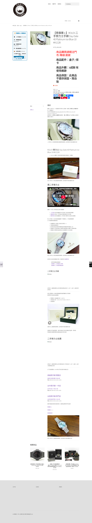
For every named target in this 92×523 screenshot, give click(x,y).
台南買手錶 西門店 (54, 396)
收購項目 (59, 4)
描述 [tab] (31, 106)
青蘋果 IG (49, 407)
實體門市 (54, 4)
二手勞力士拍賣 (74, 92)
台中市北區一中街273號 (52, 388)
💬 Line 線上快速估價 (20, 58)
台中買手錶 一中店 (54, 386)
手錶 (18, 25)
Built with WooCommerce (18, 515)
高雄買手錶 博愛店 (54, 375)
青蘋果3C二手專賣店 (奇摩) (57, 263)
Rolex (21, 25)
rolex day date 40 (61, 92)
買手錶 (62, 93)
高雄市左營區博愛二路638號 (53, 378)
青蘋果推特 (49, 413)
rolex (56, 92)
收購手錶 (52, 214)
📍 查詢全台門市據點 (19, 57)
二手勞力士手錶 (68, 92)
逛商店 (49, 4)
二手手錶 (52, 212)
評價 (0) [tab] (31, 109)
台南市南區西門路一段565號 (53, 399)
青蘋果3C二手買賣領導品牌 (57, 265)
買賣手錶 (52, 215)
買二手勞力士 (58, 93)
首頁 (15, 25)
